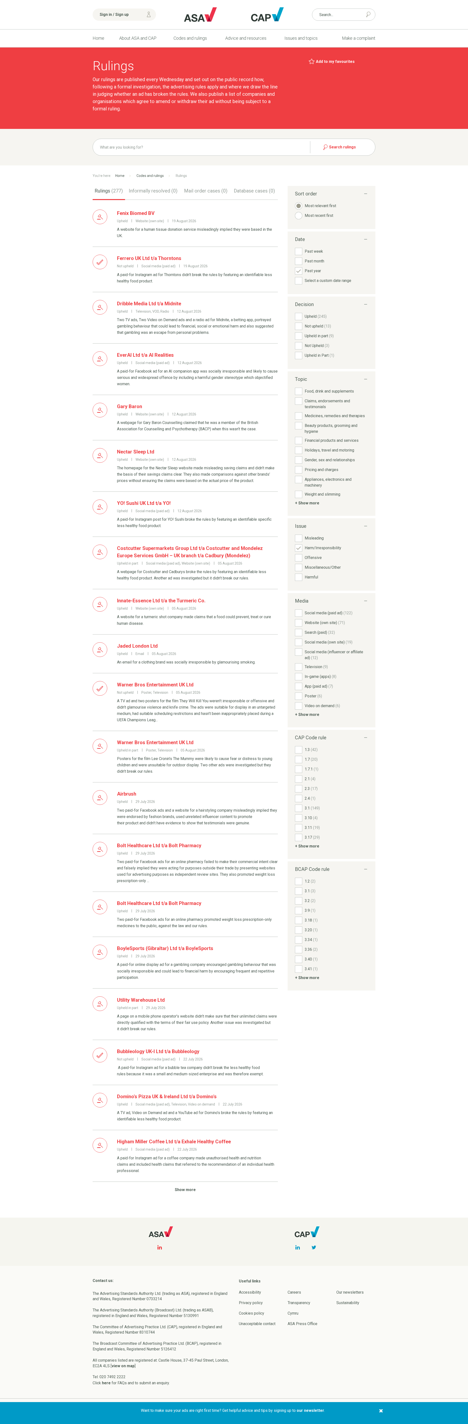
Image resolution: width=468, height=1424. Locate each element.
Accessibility (250, 1292)
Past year (313, 271)
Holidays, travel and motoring (329, 450)
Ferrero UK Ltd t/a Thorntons (149, 258)
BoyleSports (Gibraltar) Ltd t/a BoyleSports (165, 948)
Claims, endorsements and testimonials (327, 404)
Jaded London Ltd (137, 646)
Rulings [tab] (109, 191)
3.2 (310, 900)
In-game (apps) (320, 676)
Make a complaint (358, 38)
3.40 (311, 959)
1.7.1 (311, 769)
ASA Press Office (302, 1323)
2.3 (311, 788)
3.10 (311, 818)
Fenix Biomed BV (136, 213)
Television (316, 666)
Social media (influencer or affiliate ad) (334, 655)
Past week (314, 251)
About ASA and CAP (137, 38)
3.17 (312, 837)
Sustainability (347, 1302)
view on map (123, 1366)
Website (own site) (325, 622)
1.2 (310, 881)
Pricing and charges (321, 469)
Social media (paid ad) (328, 613)
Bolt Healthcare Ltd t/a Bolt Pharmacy (159, 845)
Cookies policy (251, 1313)
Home (98, 38)
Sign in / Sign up (114, 14)
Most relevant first (320, 205)
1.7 (311, 759)
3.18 (311, 920)
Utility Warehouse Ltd (141, 1000)
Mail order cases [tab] (205, 191)
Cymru (293, 1313)
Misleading (314, 538)
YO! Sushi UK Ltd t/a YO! (144, 503)
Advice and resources (245, 38)
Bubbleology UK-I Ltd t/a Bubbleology (158, 1051)
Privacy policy (251, 1302)
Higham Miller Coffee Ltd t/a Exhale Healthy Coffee (174, 1142)
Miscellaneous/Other (323, 567)
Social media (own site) (328, 642)
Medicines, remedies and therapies (335, 416)
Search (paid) (320, 632)
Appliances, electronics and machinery (328, 482)
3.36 (311, 949)
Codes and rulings (190, 38)
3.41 (311, 969)
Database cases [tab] (254, 191)
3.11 (312, 827)
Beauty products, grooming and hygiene (331, 428)
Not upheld (318, 326)
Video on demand (322, 705)
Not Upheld (317, 345)
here (106, 1383)
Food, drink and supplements (329, 391)
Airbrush (126, 794)
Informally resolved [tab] (153, 191)
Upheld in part (319, 336)
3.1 (312, 808)
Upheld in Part (319, 355)
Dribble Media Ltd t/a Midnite (149, 304)
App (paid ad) (319, 686)
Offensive (313, 557)
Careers (294, 1292)
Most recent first (319, 215)
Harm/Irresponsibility (323, 548)
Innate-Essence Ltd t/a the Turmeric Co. (161, 601)
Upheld (316, 316)
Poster (313, 696)
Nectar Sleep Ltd (135, 452)
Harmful (311, 577)
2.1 (310, 779)
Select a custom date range (328, 280)
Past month (314, 261)
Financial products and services (332, 440)
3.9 (310, 910)
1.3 (311, 749)
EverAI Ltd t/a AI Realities (145, 355)
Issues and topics (301, 38)
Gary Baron (129, 406)
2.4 (310, 798)
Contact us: (103, 1280)
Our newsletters (350, 1292)
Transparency (299, 1302)
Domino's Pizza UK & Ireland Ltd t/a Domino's (167, 1096)
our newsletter (310, 1410)
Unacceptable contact (257, 1323)
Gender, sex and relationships (330, 460)
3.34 (311, 939)
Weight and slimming (322, 494)
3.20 (311, 930)
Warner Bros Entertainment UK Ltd (155, 685)
